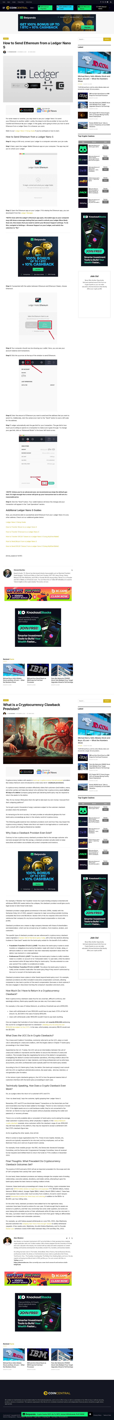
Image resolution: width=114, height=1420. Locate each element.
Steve (22, 579)
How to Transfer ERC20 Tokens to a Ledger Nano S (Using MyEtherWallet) (32, 536)
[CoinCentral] (17, 8)
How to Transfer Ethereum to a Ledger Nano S (22, 532)
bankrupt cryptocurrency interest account (48, 780)
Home (4, 2)
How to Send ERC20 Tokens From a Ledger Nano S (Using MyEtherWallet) (32, 546)
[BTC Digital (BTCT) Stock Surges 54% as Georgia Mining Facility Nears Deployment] (83, 115)
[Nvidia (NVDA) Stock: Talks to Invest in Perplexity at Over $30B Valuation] (83, 125)
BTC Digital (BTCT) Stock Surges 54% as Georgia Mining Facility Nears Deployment (99, 114)
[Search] (110, 2)
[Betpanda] (83, 149)
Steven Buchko (12, 51)
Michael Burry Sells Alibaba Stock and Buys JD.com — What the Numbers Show (13, 680)
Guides (6, 38)
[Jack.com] (83, 192)
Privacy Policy (21, 2)
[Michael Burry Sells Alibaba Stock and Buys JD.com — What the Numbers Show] (14, 670)
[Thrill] (83, 170)
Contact (13, 2)
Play (105, 147)
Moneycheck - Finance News (16, 1417)
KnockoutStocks (63, 1417)
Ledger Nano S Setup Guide (25, 131)
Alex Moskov (11, 713)
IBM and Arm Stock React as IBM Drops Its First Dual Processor (36, 680)
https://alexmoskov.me (21, 1262)
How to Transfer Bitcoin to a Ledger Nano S (21, 527)
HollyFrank (17, 1264)
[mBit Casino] (83, 181)
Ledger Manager (27, 213)
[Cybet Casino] (83, 159)
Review (105, 145)
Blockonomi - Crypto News (33, 1417)
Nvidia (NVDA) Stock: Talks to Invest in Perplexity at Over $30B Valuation (99, 124)
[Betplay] (83, 203)
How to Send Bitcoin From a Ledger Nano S (21, 541)
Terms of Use (29, 2)
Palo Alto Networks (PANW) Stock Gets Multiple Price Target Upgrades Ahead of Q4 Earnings (62, 680)
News (32, 7)
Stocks (80, 84)
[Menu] (4, 8)
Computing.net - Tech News (50, 1417)
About (8, 2)
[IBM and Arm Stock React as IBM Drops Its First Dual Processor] (38, 670)
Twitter (16, 1260)
